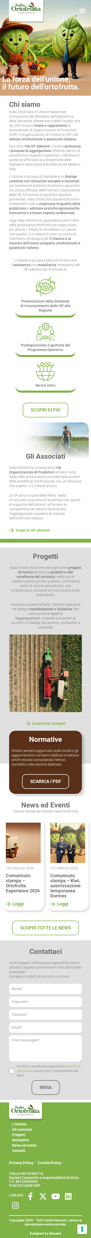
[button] (82, 10)
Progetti (18, 1135)
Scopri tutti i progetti (48, 723)
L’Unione (19, 1124)
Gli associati (22, 1129)
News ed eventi (24, 1145)
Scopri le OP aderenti (33, 530)
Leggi (18, 903)
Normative (20, 1140)
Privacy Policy (21, 1162)
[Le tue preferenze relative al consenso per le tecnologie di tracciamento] (82, 1229)
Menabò (55, 1233)
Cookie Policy (49, 1162)
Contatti (18, 1151)
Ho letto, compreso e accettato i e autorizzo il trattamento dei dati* (48, 1070)
